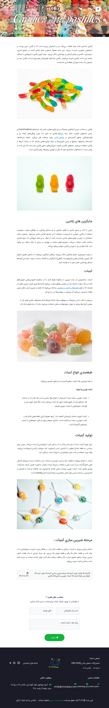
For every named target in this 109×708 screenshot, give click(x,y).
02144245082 (82, 687)
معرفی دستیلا (95, 658)
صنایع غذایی (59, 137)
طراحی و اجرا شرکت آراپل (26, 700)
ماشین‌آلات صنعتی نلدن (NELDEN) (85, 663)
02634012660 (93, 687)
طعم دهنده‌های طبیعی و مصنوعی (70, 288)
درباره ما (96, 668)
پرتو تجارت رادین (56, 700)
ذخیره (53, 637)
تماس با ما (87, 668)
